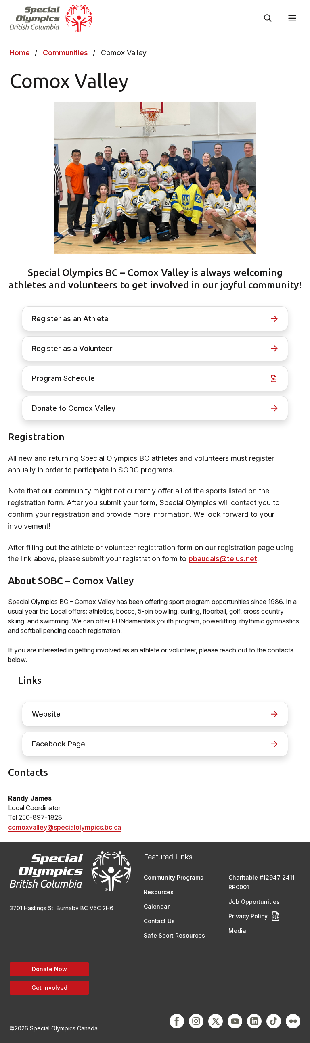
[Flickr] (293, 1021)
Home (20, 52)
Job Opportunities (254, 901)
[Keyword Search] (268, 18)
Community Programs (173, 877)
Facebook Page (58, 744)
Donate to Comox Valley (73, 408)
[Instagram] (196, 1021)
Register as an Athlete (70, 318)
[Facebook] (177, 1021)
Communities (65, 52)
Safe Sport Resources (174, 935)
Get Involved (49, 987)
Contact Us (159, 921)
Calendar (157, 906)
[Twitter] (215, 1021)
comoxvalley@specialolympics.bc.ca (64, 827)
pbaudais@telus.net (223, 558)
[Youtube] (235, 1021)
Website (46, 714)
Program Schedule (63, 378)
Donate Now (49, 969)
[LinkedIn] (254, 1021)
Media (237, 930)
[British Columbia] (51, 18)
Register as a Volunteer (72, 348)
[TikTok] (273, 1021)
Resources (159, 891)
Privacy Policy (248, 916)
